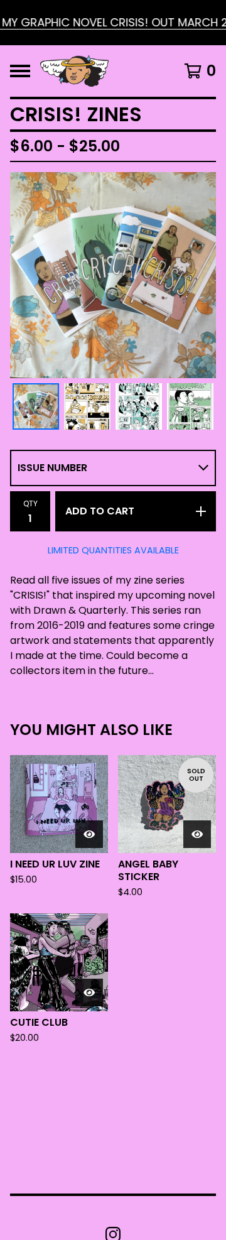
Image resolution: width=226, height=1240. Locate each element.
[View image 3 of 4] (139, 406)
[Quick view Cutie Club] (89, 992)
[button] (113, 22)
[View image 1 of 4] (36, 406)
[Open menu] (20, 71)
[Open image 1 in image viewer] (113, 275)
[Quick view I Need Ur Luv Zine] (89, 834)
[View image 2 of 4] (87, 406)
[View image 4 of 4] (190, 406)
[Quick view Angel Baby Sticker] (197, 834)
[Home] (74, 71)
